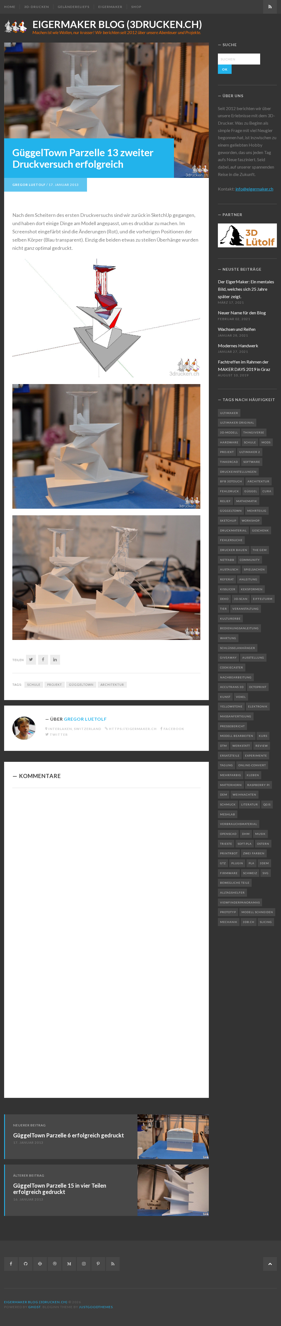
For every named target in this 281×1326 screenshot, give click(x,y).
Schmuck (228, 804)
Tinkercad (229, 461)
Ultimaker (229, 413)
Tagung (226, 765)
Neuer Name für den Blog (242, 312)
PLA (251, 863)
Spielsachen (254, 569)
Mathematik (246, 501)
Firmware (229, 873)
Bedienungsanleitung (239, 628)
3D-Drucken (36, 7)
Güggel (251, 491)
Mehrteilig (256, 510)
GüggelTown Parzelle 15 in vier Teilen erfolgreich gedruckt (59, 1188)
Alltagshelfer (232, 892)
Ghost (34, 1307)
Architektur (112, 684)
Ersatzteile (230, 755)
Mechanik (228, 922)
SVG (266, 873)
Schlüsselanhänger (237, 648)
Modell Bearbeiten (236, 735)
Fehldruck (229, 491)
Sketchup (228, 520)
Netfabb (227, 559)
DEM (223, 794)
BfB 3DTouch (231, 481)
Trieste (226, 843)
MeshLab (227, 814)
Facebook (174, 729)
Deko (224, 598)
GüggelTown (81, 684)
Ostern (263, 843)
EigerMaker (110, 7)
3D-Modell (229, 432)
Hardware (229, 442)
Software (251, 461)
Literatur (249, 804)
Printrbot (229, 853)
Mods (266, 442)
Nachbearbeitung (236, 677)
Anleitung (248, 579)
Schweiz (250, 873)
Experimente (256, 755)
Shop (136, 7)
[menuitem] (11, 7)
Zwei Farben (254, 853)
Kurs (263, 735)
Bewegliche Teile (234, 882)
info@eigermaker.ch (254, 188)
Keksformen (252, 589)
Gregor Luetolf (29, 185)
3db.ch (248, 922)
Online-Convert (252, 765)
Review (261, 745)
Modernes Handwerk (238, 345)
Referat (227, 579)
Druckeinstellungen (238, 471)
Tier (223, 608)
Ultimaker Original (237, 422)
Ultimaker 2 (249, 452)
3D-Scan (241, 598)
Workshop (251, 520)
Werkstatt (241, 745)
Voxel (241, 696)
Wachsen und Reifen (236, 329)
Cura (267, 491)
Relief (225, 501)
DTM (223, 745)
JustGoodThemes (96, 1307)
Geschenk (260, 530)
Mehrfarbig (230, 775)
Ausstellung (253, 657)
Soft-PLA (245, 843)
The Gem (260, 550)
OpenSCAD (228, 833)
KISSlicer (227, 589)
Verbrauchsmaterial (238, 824)
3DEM (264, 863)
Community (250, 559)
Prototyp (228, 912)
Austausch (229, 569)
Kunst (225, 696)
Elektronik (258, 706)
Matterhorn (231, 785)
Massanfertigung (235, 716)
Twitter (59, 734)
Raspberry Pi (258, 785)
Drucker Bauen (233, 550)
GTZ (223, 863)
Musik (260, 833)
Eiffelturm (262, 598)
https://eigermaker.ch (133, 729)
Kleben (253, 775)
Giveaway (228, 657)
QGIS (267, 804)
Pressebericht (232, 726)
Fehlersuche (231, 540)
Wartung (228, 638)
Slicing (266, 922)
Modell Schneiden (257, 912)
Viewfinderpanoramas (240, 902)
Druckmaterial (233, 530)
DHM (246, 833)
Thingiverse (253, 432)
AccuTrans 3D (232, 687)
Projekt (54, 684)
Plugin (237, 863)
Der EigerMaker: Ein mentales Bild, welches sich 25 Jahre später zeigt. (246, 289)
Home (9, 7)
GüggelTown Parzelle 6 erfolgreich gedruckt (68, 1135)
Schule (33, 684)
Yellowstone (231, 706)
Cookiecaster (231, 667)
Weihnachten (244, 794)
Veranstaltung (245, 608)
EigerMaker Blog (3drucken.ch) (117, 24)
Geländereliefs (73, 7)
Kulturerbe (230, 618)
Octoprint (257, 687)
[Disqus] (106, 867)
